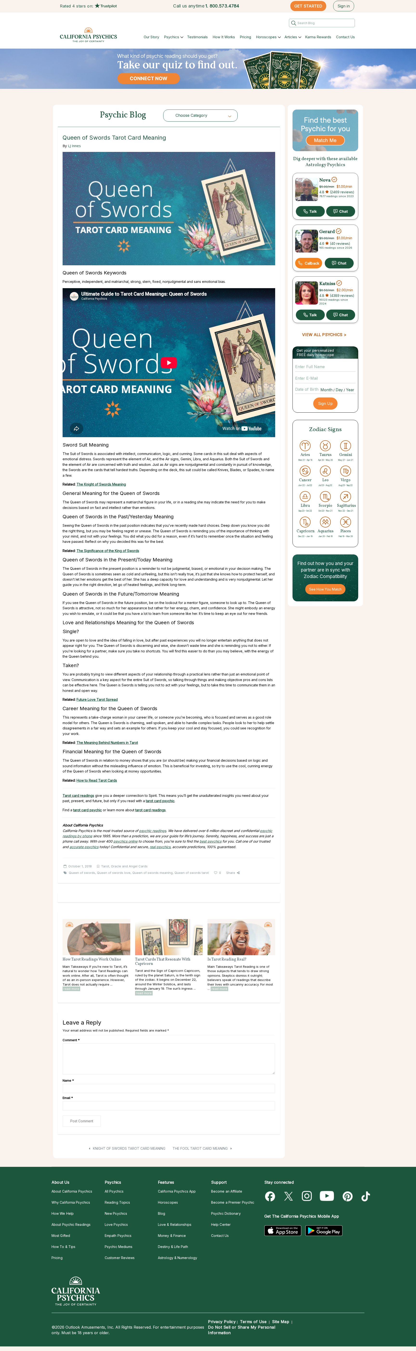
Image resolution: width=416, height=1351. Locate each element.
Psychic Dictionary (226, 1213)
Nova (325, 180)
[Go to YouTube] (326, 1196)
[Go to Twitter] (289, 1196)
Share (230, 873)
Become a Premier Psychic (232, 1202)
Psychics (171, 37)
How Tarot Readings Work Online (92, 959)
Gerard (327, 231)
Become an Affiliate (226, 1191)
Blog (161, 1213)
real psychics (160, 847)
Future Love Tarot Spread (97, 699)
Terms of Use (253, 1321)
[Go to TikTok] (364, 1196)
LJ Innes (74, 145)
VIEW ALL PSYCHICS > (324, 334)
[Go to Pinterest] (346, 1196)
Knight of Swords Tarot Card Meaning (128, 1148)
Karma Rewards (318, 37)
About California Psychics (72, 1191)
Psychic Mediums (118, 1247)
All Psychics (114, 1191)
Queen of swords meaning (152, 873)
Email (68, 1098)
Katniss (327, 283)
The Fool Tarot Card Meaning (201, 1148)
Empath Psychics (118, 1236)
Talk (310, 211)
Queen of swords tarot (192, 873)
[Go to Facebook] (271, 1196)
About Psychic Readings (71, 1224)
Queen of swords (82, 873)
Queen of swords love (113, 873)
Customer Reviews (120, 1258)
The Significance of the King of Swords (108, 551)
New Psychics (116, 1213)
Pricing (245, 37)
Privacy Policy (222, 1321)
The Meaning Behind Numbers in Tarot (107, 742)
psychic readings (152, 831)
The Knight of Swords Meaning (101, 484)
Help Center (221, 1224)
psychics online (125, 841)
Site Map (280, 1321)
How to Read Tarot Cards (97, 780)
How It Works (224, 37)
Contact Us (345, 37)
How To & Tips (63, 1247)
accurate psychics (84, 847)
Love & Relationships (174, 1224)
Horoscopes (266, 37)
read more (71, 989)
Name (68, 1080)
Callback (312, 263)
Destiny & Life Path (173, 1247)
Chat (340, 211)
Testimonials (197, 37)
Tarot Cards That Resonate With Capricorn (162, 962)
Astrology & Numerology (177, 1258)
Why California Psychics (71, 1202)
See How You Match (325, 589)
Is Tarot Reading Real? (227, 959)
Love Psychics (116, 1224)
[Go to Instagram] (307, 1196)
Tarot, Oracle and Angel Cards (124, 866)
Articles (291, 37)
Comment (71, 1040)
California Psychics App (177, 1191)
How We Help (63, 1213)
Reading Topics (117, 1202)
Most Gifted (61, 1236)
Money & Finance (172, 1236)
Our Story (151, 37)
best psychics (210, 841)
